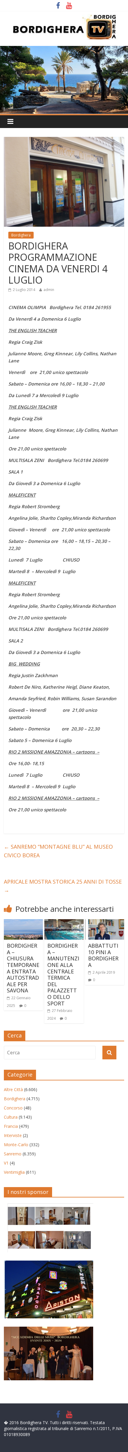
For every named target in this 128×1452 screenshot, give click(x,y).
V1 (6, 1163)
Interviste (13, 1135)
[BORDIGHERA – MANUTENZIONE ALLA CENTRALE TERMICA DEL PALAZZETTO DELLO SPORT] (63, 923)
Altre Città (13, 1089)
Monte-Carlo (16, 1144)
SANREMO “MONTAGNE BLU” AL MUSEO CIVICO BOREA (58, 851)
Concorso (13, 1108)
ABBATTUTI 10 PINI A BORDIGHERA (103, 955)
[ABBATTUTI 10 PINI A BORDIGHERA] (104, 923)
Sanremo (12, 1154)
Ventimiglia (14, 1172)
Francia (11, 1126)
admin (48, 289)
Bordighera (21, 235)
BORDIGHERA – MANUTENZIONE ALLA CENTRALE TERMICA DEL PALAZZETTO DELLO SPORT (63, 974)
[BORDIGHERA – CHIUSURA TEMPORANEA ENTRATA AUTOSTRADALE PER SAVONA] (23, 923)
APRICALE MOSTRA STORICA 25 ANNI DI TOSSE (63, 886)
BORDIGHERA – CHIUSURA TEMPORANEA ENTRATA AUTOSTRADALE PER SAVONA (23, 968)
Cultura (11, 1117)
